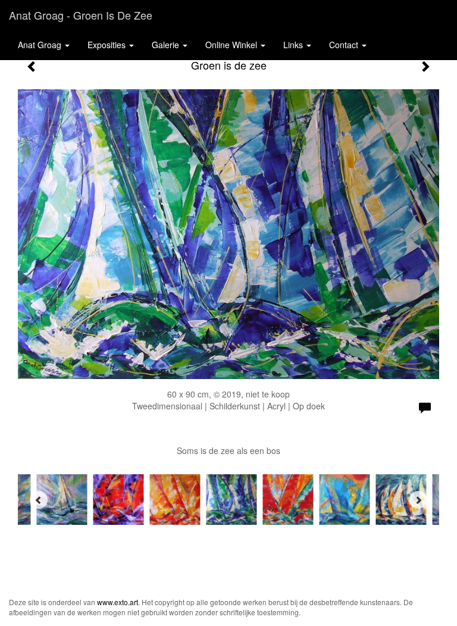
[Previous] (39, 500)
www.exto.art (117, 602)
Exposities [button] (107, 45)
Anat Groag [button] (41, 45)
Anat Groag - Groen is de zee (80, 15)
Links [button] (294, 45)
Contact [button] (345, 45)
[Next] (418, 500)
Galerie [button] (166, 45)
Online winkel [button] (232, 45)
